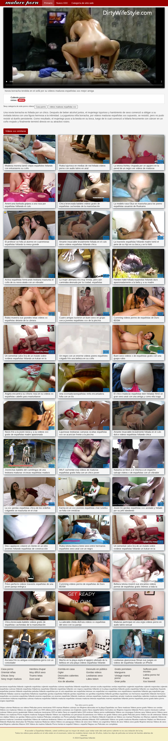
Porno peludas (70, 717)
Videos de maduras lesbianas (44, 719)
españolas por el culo (55, 691)
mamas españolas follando (117, 698)
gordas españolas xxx (79, 694)
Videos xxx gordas (17, 717)
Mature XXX (24, 724)
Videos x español (80, 724)
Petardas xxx (138, 717)
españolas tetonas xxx (86, 691)
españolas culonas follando (11, 689)
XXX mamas (57, 707)
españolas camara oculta (91, 686)
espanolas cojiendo (159, 686)
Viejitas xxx (151, 719)
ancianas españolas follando (12, 686)
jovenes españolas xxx (44, 696)
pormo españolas (136, 698)
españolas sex (71, 691)
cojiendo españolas (49, 686)
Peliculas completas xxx (53, 717)
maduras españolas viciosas (70, 698)
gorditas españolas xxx (121, 694)
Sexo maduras (124, 707)
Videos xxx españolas (61, 715)
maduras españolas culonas (22, 698)
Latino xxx (36, 710)
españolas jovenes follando (11, 691)
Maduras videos (49, 722)
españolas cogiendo (126, 686)
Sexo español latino (96, 710)
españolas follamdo (49, 689)
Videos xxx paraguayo (65, 722)
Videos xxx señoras (65, 719)
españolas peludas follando (34, 691)
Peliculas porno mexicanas (41, 707)
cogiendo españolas (32, 686)
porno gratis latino (151, 698)
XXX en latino (56, 712)
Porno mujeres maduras (27, 715)
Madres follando (99, 717)
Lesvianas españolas (23, 719)
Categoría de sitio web (82, 3)
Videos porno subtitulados (104, 712)
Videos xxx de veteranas (151, 715)
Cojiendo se (111, 717)
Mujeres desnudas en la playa (92, 707)
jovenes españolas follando (23, 696)
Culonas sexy (139, 712)
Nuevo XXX (62, 3)
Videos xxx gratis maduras (121, 719)
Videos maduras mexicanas (39, 712)
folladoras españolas (38, 694)
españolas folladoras (31, 689)
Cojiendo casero (81, 710)
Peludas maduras (34, 722)
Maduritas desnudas (15, 722)
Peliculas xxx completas (107, 724)
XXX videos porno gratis (51, 710)
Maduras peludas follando (84, 719)
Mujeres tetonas (146, 722)
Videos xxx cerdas (154, 707)
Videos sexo (162, 712)
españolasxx (127, 691)
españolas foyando (158, 689)
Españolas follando (22, 3)
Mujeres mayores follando (128, 710)
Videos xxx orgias (24, 710)
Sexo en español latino (72, 712)
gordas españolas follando (59, 694)
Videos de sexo (117, 722)
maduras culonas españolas (89, 696)
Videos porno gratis (139, 707)
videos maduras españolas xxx (62, 107)
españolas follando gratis (119, 689)
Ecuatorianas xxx (90, 715)
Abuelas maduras (139, 719)
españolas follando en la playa (96, 689)
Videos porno (151, 712)
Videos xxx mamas (124, 717)
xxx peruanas (76, 715)
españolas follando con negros (70, 689)
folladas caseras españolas (18, 694)
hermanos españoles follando (144, 694)
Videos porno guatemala (17, 712)
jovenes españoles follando (66, 696)
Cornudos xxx (110, 710)
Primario (48, 3)
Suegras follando (45, 715)
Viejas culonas (6, 707)
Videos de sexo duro (84, 722)
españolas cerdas (109, 686)
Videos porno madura (34, 717)
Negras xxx (93, 724)
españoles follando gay (142, 691)
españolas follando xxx (139, 689)
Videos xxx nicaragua (124, 712)
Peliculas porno (134, 715)
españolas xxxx (114, 691)
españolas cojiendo (143, 686)
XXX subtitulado (103, 719)
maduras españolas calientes (137, 696)
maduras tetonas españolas (93, 698)
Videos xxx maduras (8, 710)
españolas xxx (102, 691)
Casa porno (41, 107)
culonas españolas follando (69, 686)
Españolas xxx (111, 707)
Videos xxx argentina (102, 722)
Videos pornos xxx (84, 717)
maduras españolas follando (46, 698)
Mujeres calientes (11, 724)
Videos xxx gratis (104, 715)
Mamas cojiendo (151, 717)
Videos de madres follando (41, 724)
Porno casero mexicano (149, 710)
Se (26, 722)
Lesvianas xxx (68, 710)
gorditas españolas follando (100, 694)
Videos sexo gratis (119, 715)
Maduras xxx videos (20, 707)
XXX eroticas (87, 712)
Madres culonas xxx (71, 707)
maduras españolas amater (113, 696)
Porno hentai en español (62, 724)
